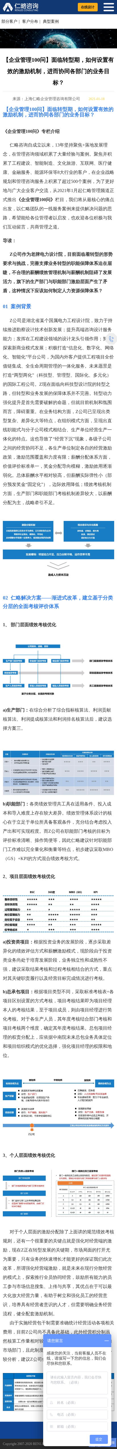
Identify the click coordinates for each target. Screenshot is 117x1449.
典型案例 (51, 21)
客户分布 (30, 21)
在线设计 (88, 7)
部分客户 (9, 21)
